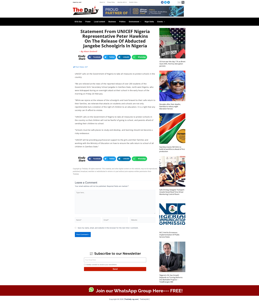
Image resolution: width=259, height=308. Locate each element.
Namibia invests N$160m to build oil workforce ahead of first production (172, 149)
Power (88, 22)
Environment (134, 22)
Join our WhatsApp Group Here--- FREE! (139, 290)
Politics (122, 22)
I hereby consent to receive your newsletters (101, 265)
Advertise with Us (122, 2)
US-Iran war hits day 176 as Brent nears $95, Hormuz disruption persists (172, 63)
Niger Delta (149, 22)
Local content (99, 22)
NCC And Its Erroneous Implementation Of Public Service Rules (169, 234)
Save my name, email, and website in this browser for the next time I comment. (108, 228)
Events (160, 22)
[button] (94, 57)
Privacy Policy (111, 2)
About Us (102, 2)
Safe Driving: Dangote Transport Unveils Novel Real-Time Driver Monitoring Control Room (171, 192)
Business (112, 22)
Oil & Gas (78, 22)
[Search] (183, 2)
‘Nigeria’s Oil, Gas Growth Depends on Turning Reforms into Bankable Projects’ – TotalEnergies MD (171, 278)
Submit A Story (133, 2)
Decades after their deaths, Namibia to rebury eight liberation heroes (170, 106)
